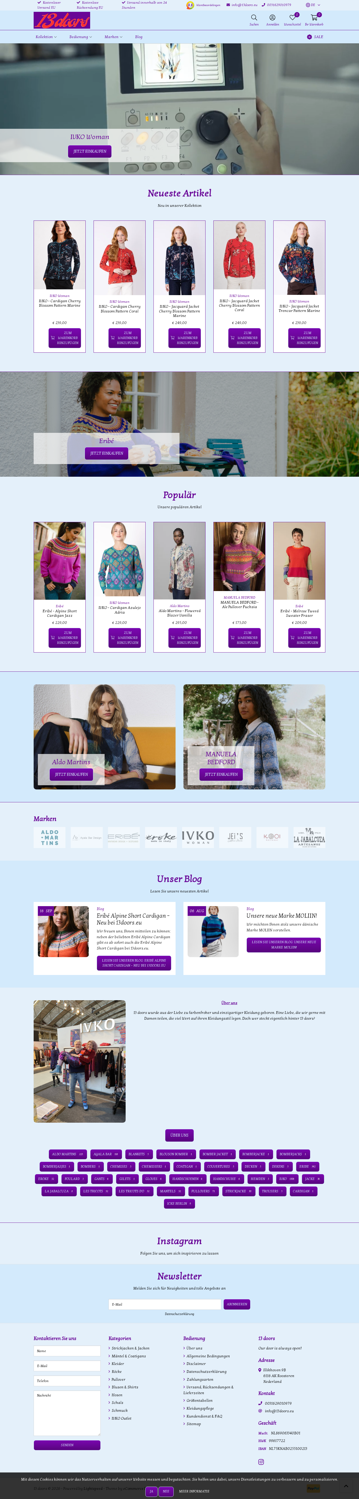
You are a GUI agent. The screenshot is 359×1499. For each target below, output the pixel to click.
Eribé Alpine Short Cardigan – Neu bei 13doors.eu (133, 919)
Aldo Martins (179, 606)
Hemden (260, 1179)
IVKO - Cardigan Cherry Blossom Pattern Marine (60, 303)
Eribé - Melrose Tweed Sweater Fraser (299, 613)
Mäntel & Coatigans (128, 1356)
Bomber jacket (217, 1154)
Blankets (139, 1154)
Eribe (307, 1166)
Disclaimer (196, 1364)
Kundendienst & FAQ (204, 1416)
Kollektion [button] (44, 37)
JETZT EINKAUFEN (106, 453)
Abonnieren (237, 1304)
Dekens (280, 1166)
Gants (101, 1179)
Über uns (194, 1348)
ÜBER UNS (179, 1135)
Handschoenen (187, 1179)
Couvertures (220, 1166)
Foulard (74, 1179)
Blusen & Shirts (124, 1387)
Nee (166, 1491)
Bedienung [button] (78, 37)
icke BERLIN (179, 1204)
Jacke (312, 1179)
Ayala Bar (106, 1154)
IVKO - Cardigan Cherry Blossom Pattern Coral (120, 308)
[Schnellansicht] (75, 231)
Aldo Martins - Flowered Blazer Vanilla (180, 613)
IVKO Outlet (121, 1418)
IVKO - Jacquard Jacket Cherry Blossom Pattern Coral (239, 305)
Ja (151, 1491)
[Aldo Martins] (49, 837)
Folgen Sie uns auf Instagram (300, 1256)
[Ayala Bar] (86, 837)
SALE (318, 37)
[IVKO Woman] (198, 837)
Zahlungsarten (199, 1379)
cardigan (303, 1191)
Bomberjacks (293, 1154)
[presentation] (30, 289)
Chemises (120, 1166)
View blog (316, 894)
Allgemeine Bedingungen (208, 1356)
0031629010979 (278, 1403)
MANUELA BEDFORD (239, 598)
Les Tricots (95, 1191)
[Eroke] (161, 837)
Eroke (46, 1179)
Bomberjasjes (56, 1166)
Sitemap (193, 1424)
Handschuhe (226, 1179)
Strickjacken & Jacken (130, 1348)
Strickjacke (238, 1191)
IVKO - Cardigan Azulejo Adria (120, 609)
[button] (310, 5)
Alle (319, 819)
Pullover (118, 1379)
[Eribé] (124, 837)
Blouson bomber (176, 1154)
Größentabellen (199, 1400)
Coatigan (187, 1166)
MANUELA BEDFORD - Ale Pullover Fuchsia (239, 604)
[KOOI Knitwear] (272, 837)
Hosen (116, 1395)
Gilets (127, 1179)
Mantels (170, 1191)
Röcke (116, 1371)
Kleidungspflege (200, 1408)
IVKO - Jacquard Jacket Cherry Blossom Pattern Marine (179, 311)
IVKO (286, 1179)
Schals (117, 1402)
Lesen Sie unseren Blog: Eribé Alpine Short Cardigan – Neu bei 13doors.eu (134, 963)
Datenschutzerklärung (179, 1314)
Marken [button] (112, 37)
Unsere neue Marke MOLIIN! (282, 915)
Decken (253, 1166)
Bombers (90, 1166)
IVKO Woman (60, 296)
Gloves (153, 1179)
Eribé (60, 606)
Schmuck (119, 1410)
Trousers (272, 1191)
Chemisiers (154, 1166)
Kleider (117, 1364)
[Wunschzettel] (42, 338)
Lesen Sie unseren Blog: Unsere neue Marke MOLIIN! (284, 944)
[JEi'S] (235, 837)
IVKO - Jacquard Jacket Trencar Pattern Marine (299, 308)
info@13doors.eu (279, 1411)
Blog (138, 37)
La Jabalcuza (59, 1191)
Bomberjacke (255, 1154)
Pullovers (203, 1191)
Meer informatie (194, 1491)
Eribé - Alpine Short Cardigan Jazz (60, 613)
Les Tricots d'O (134, 1191)
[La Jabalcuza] (309, 837)
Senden (67, 1445)
